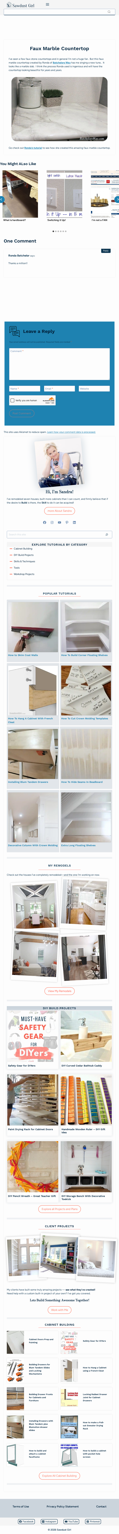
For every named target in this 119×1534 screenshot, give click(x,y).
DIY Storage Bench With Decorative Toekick (83, 1198)
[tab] (53, 231)
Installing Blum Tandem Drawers (28, 782)
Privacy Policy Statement (63, 1506)
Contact (101, 1506)
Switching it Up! (56, 220)
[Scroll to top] (4, 1522)
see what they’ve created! (80, 1289)
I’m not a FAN (99, 220)
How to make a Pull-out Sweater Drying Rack (93, 1425)
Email (49, 388)
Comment (17, 351)
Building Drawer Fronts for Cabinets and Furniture (41, 1397)
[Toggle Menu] (47, 4)
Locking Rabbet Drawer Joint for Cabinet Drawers (95, 1397)
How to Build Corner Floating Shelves (84, 655)
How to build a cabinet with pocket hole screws (94, 1454)
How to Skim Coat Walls (23, 655)
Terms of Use (21, 1506)
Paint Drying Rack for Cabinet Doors (30, 1129)
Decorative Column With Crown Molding (33, 845)
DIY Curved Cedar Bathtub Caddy (82, 1065)
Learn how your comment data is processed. (71, 432)
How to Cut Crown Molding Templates (84, 718)
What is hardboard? (14, 220)
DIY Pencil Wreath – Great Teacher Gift (32, 1196)
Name (14, 388)
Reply (105, 250)
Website (84, 388)
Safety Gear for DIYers (21, 1065)
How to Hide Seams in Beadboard (82, 782)
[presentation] (20, 194)
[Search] (109, 12)
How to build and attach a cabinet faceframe (37, 1454)
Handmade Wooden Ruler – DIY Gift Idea (83, 1131)
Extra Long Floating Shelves (78, 845)
